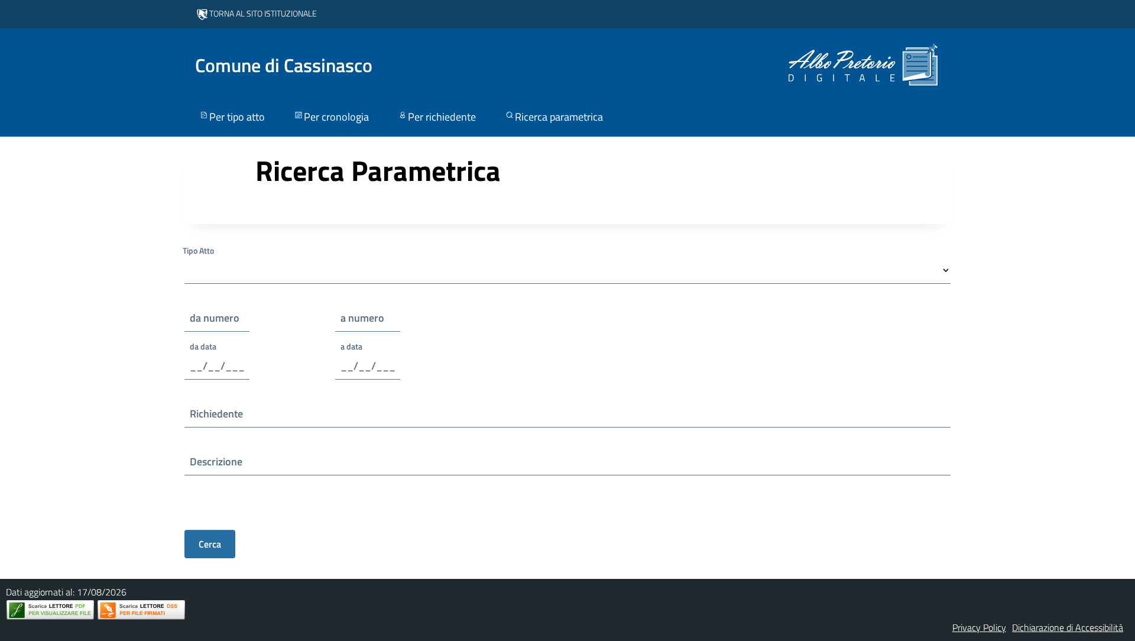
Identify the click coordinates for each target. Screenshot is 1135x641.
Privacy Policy (979, 627)
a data (351, 346)
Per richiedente (442, 117)
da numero (214, 318)
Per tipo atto (237, 117)
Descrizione (216, 462)
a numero (362, 318)
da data (203, 346)
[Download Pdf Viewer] (50, 610)
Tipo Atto (198, 250)
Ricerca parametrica (559, 117)
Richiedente (216, 414)
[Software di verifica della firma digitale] (141, 610)
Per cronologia (336, 117)
